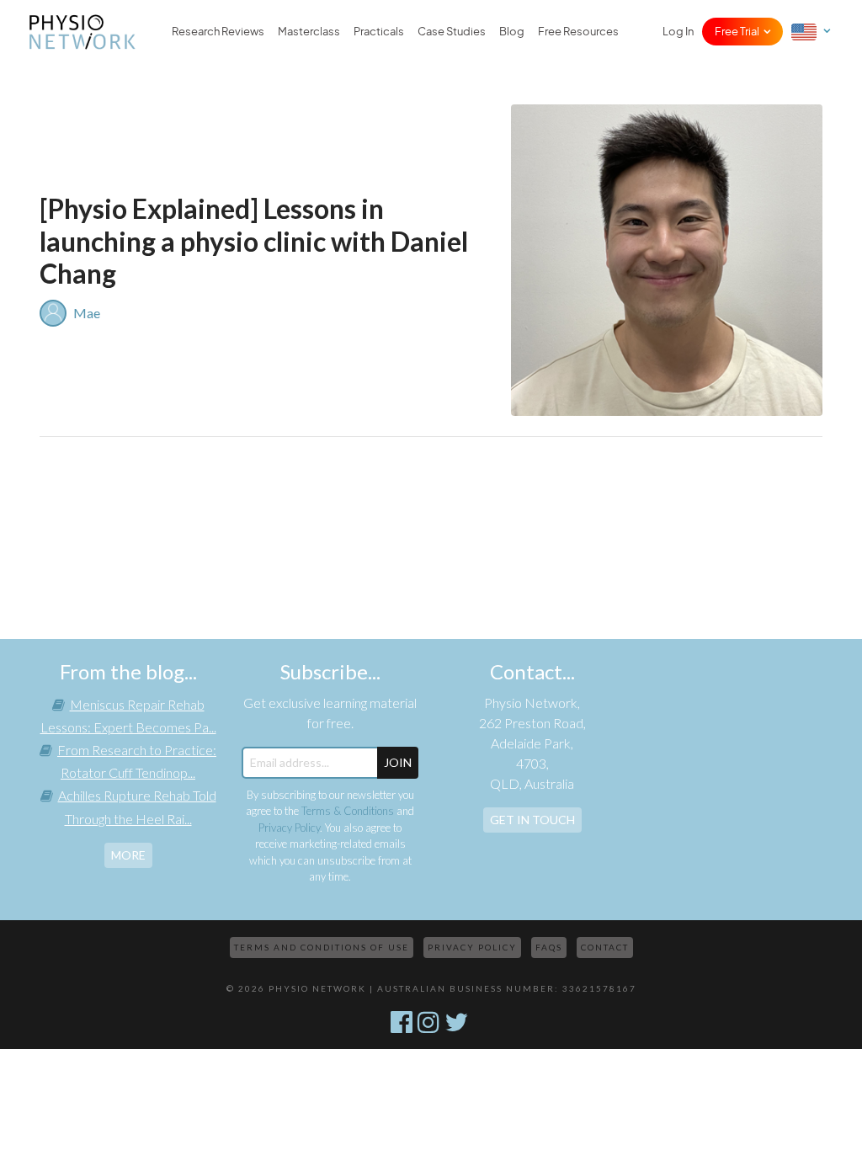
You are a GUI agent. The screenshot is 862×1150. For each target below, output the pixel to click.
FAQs (548, 947)
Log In (678, 31)
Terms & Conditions (347, 810)
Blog (511, 31)
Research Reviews (218, 31)
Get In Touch (532, 819)
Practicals (379, 31)
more (128, 855)
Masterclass (309, 31)
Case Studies (452, 31)
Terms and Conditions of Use (321, 947)
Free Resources (578, 31)
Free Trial (737, 31)
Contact (605, 947)
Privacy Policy (289, 827)
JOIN (398, 762)
